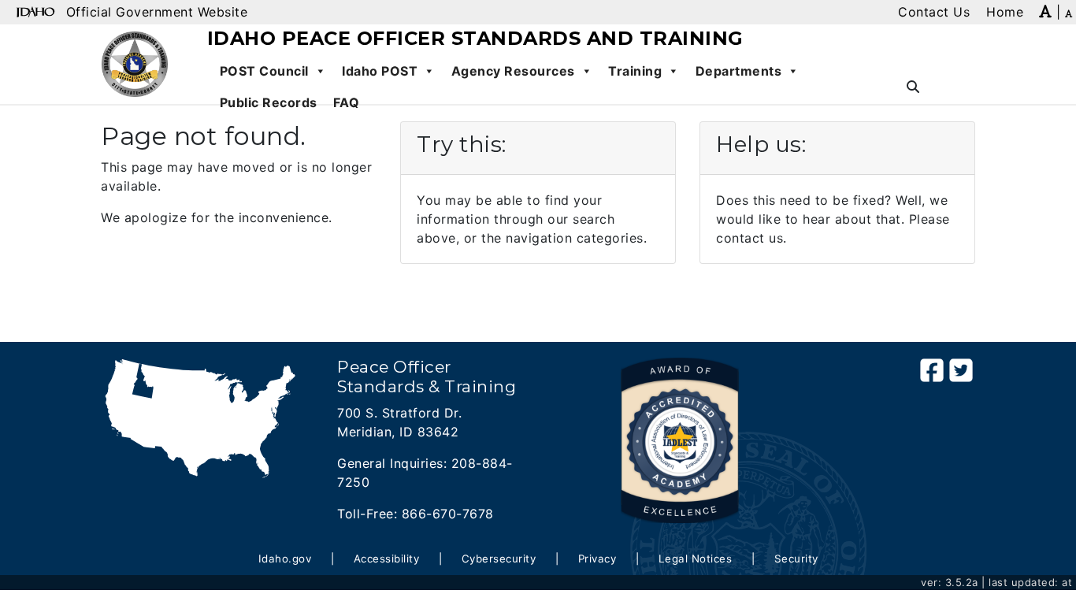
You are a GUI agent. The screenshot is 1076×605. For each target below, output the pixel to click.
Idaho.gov (285, 558)
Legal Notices (696, 558)
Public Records (268, 102)
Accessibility (387, 558)
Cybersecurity (499, 558)
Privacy (597, 558)
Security (796, 558)
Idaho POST (379, 71)
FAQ (346, 102)
